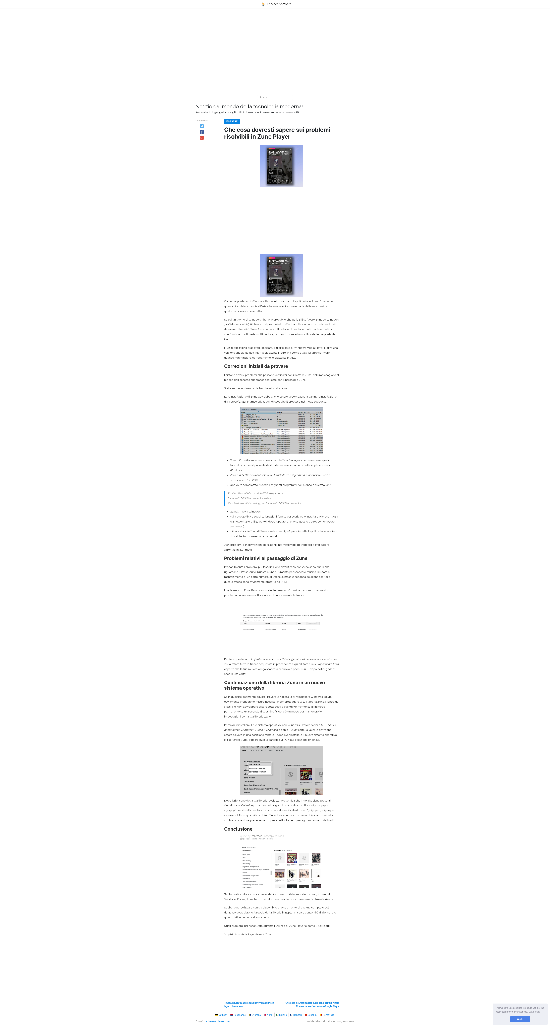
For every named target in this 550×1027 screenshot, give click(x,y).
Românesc (328, 1015)
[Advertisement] (275, 33)
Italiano (283, 1015)
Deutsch (222, 1015)
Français (297, 1015)
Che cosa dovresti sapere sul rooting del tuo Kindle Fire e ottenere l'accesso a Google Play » (312, 1005)
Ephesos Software (278, 4)
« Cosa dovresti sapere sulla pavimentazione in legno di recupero (249, 1005)
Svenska (256, 1015)
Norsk (270, 1015)
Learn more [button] (534, 1012)
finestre (231, 121)
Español (312, 1015)
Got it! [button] (520, 1019)
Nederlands (239, 1015)
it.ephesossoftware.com (217, 1021)
